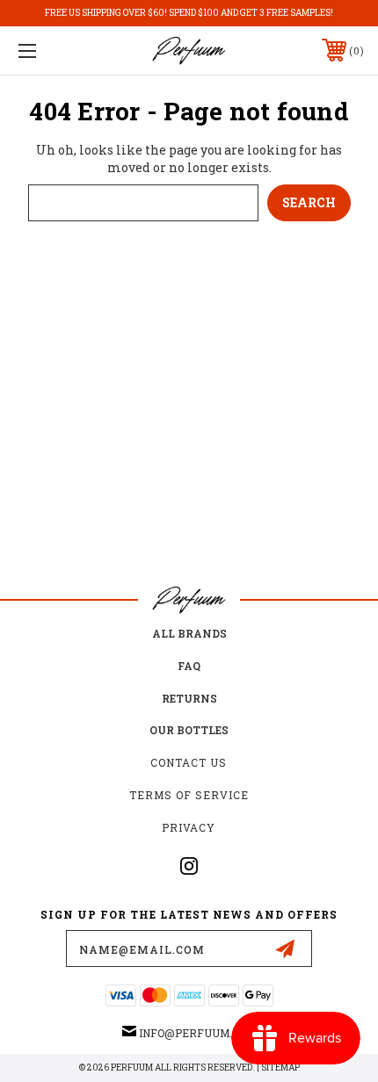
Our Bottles (189, 730)
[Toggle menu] (52, 50)
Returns (189, 698)
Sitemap (280, 1067)
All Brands (189, 633)
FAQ (189, 666)
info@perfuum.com (197, 1033)
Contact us (188, 762)
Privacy (188, 827)
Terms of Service (189, 795)
